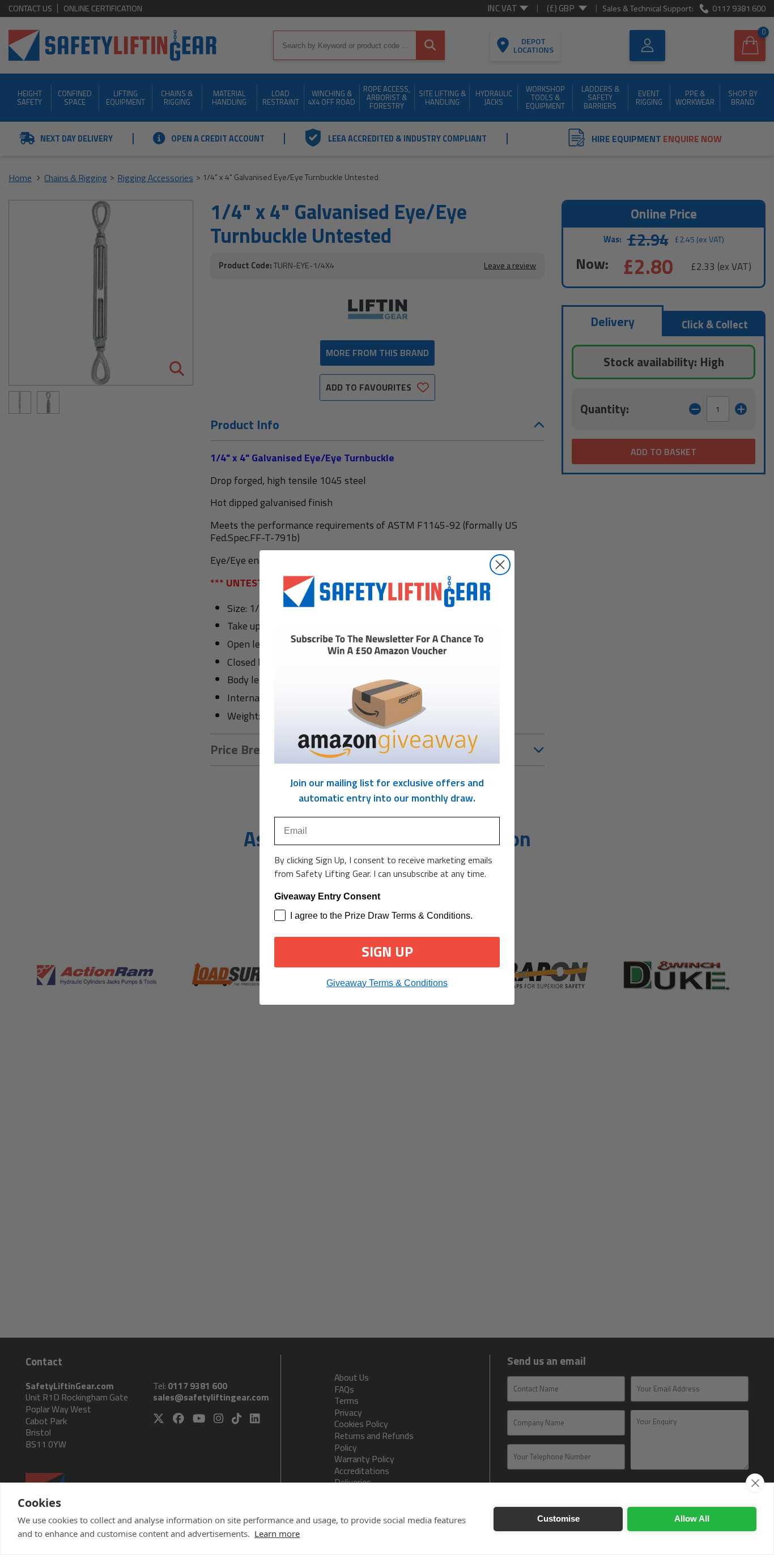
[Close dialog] (500, 565)
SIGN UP (387, 951)
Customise (558, 1518)
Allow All (691, 1518)
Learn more (277, 1533)
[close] (755, 1483)
